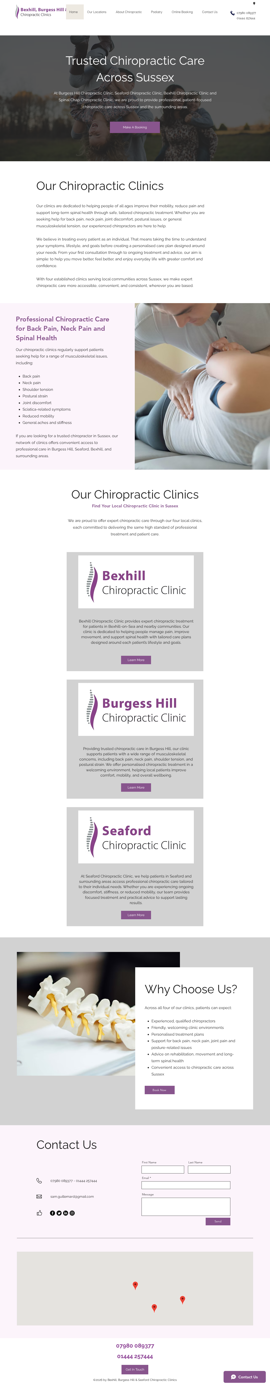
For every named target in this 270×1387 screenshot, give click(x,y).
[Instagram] (72, 1213)
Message (148, 1194)
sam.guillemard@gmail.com (72, 1197)
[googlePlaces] (254, 3)
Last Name (195, 1162)
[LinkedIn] (65, 1213)
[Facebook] (52, 1213)
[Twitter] (59, 1213)
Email (145, 1177)
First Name (149, 1162)
